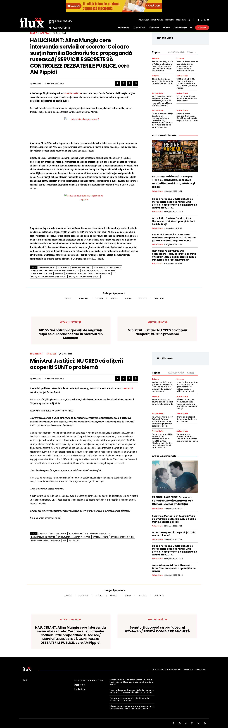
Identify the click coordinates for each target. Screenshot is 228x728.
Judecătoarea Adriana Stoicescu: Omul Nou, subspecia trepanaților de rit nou (187, 117)
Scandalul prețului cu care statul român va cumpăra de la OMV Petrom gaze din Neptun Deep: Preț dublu (174, 237)
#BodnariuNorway (47, 267)
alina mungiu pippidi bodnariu (107, 267)
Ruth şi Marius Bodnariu (99, 274)
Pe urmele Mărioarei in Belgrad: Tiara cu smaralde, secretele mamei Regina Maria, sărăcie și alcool (162, 101)
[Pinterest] (129, 83)
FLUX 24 (37, 83)
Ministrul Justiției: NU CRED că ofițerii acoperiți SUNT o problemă (157, 332)
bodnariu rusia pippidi (76, 274)
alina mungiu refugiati (41, 274)
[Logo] (32, 22)
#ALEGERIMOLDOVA (176, 52)
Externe (155, 58)
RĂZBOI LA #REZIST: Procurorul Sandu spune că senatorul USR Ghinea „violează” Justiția (187, 83)
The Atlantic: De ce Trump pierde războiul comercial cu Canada (162, 81)
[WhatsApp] (135, 83)
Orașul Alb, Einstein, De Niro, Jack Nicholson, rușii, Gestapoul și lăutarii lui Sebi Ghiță (173, 221)
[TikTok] (185, 723)
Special (45, 33)
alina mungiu (63, 267)
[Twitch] (192, 723)
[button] (189, 20)
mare (33, 33)
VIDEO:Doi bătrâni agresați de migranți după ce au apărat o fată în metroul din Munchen (71, 334)
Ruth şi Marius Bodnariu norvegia (84, 277)
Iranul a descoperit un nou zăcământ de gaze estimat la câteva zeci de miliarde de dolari (187, 66)
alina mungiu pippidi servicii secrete (98, 270)
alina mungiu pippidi (81, 267)
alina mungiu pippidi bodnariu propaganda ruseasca (55, 270)
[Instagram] (201, 20)
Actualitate (182, 76)
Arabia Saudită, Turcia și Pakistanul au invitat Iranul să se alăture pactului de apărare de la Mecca (162, 66)
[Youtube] (208, 20)
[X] (204, 20)
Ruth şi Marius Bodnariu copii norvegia (48, 277)
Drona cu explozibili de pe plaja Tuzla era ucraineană (187, 98)
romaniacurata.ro (72, 93)
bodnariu (59, 274)
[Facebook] (198, 20)
